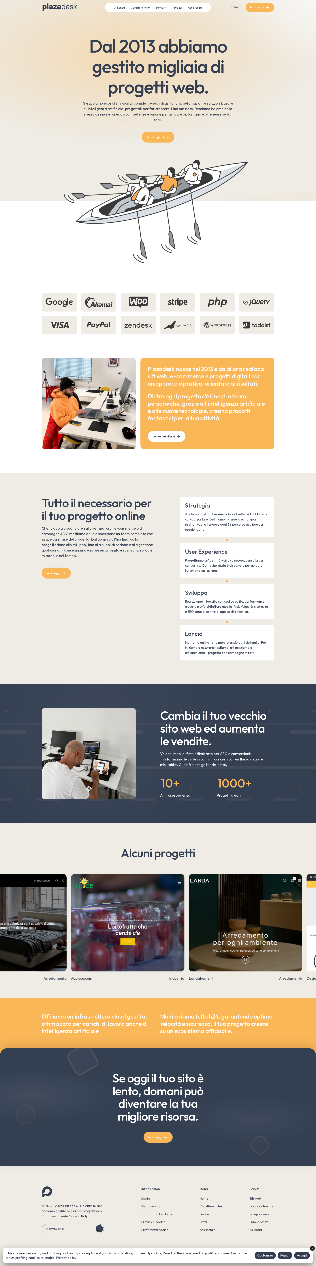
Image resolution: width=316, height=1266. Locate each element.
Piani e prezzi (259, 1222)
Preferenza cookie (154, 1230)
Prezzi (178, 7)
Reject (284, 1255)
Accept (302, 1255)
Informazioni (151, 1189)
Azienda (119, 7)
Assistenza (195, 7)
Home (204, 1198)
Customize (265, 1255)
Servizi (160, 7)
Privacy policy (66, 1258)
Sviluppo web (259, 1214)
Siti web (255, 1198)
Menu (204, 1189)
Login (145, 1198)
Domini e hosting (261, 1206)
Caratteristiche (140, 7)
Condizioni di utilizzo (156, 1214)
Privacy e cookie (153, 1222)
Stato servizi (150, 1206)
